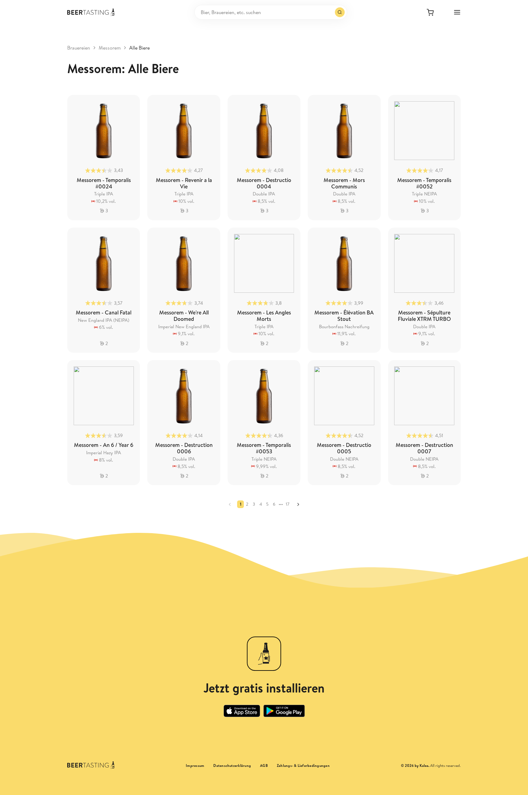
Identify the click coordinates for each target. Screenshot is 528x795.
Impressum (195, 765)
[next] (298, 504)
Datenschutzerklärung (232, 765)
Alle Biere (139, 47)
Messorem (110, 47)
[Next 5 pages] (280, 504)
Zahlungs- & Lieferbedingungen (303, 765)
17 (287, 504)
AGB (264, 765)
